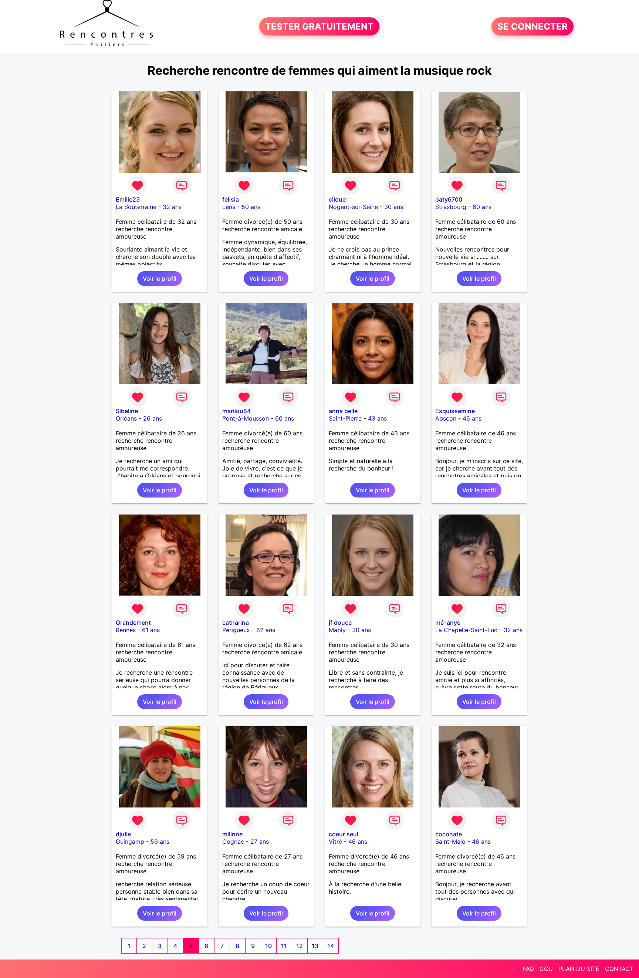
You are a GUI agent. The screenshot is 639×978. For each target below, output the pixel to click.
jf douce (340, 622)
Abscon (445, 418)
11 (284, 946)
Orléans (126, 418)
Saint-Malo (450, 841)
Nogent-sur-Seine (353, 206)
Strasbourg (450, 206)
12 (299, 946)
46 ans (472, 418)
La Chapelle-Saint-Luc (466, 630)
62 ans (265, 630)
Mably (337, 630)
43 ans (377, 418)
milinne (232, 834)
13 (315, 946)
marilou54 (236, 411)
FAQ (528, 968)
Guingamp (130, 841)
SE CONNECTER (532, 26)
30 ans (393, 206)
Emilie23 (128, 199)
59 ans (160, 841)
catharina (235, 622)
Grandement (133, 622)
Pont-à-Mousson (245, 418)
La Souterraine (136, 206)
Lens (228, 206)
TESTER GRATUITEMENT (319, 26)
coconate (448, 834)
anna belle (343, 411)
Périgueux (236, 630)
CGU (546, 968)
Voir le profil (159, 278)
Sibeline (127, 411)
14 (330, 946)
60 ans (482, 206)
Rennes (126, 630)
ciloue (337, 199)
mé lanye (447, 622)
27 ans (259, 841)
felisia (230, 199)
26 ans (152, 418)
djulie (123, 834)
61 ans (151, 630)
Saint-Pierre (345, 418)
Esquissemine (455, 411)
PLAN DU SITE (578, 968)
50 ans (250, 206)
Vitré (335, 841)
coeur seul (343, 834)
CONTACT (619, 968)
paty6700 (448, 199)
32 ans (172, 206)
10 (268, 946)
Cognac (233, 841)
